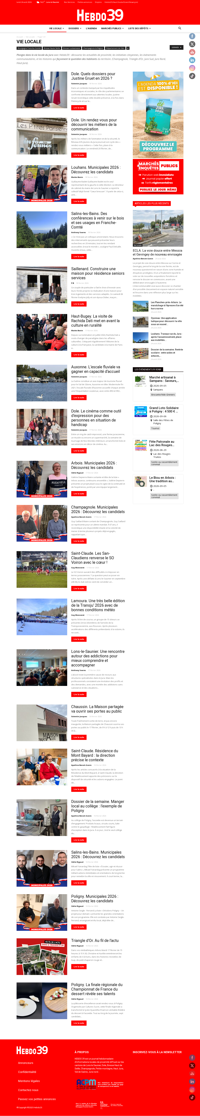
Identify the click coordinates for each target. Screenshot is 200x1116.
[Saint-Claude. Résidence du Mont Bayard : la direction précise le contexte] (42, 767)
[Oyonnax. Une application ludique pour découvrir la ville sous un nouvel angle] (140, 322)
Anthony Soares (78, 232)
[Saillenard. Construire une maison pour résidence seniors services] (42, 285)
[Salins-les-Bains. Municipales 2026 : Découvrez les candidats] (42, 868)
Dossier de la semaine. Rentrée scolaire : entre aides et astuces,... (167, 352)
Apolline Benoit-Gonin (81, 517)
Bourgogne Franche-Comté (29, 48)
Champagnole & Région (93, 48)
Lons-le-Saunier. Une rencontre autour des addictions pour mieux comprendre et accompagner (98, 658)
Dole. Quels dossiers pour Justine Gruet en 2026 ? (93, 76)
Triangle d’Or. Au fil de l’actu (95, 940)
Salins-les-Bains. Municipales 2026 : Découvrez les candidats (98, 854)
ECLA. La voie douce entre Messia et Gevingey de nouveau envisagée (157, 252)
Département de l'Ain (115, 48)
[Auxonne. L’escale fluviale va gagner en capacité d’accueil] (42, 383)
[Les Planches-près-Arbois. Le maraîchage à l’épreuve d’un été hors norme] (140, 306)
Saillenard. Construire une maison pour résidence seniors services (98, 273)
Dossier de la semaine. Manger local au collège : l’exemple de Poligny (97, 806)
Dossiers (74, 28)
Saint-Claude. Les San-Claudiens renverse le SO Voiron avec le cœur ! (92, 558)
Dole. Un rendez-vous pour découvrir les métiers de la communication (94, 124)
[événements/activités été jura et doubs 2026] (158, 157)
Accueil (20, 37)
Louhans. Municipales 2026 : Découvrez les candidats (96, 169)
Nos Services (69, 2)
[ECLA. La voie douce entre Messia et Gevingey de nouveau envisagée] (158, 228)
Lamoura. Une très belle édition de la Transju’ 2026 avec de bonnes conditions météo (98, 605)
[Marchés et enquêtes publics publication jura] (158, 193)
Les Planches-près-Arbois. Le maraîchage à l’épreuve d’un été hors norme (167, 305)
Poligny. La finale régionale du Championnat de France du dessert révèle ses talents (96, 989)
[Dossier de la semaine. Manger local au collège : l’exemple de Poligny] (42, 817)
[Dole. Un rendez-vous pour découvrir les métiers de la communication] (42, 136)
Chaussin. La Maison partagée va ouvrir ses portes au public (97, 709)
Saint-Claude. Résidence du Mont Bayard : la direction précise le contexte (94, 755)
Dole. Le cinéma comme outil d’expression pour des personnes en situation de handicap (96, 418)
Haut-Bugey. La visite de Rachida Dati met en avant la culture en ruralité (95, 321)
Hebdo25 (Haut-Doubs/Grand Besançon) (121, 2)
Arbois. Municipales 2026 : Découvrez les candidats (94, 465)
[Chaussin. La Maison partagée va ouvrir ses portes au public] (42, 722)
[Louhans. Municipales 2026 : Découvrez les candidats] (42, 183)
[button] (179, 28)
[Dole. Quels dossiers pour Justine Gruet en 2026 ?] (42, 90)
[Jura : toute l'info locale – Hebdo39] (100, 14)
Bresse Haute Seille (52, 48)
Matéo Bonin (77, 177)
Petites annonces (85, 2)
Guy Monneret (77, 567)
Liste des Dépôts (138, 28)
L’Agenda (91, 28)
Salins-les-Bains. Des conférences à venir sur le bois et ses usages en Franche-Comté (97, 220)
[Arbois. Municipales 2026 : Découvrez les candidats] (42, 479)
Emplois (98, 2)
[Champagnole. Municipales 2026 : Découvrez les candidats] (42, 523)
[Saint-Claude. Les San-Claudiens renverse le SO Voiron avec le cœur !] (42, 569)
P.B (72, 283)
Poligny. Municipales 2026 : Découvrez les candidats (94, 898)
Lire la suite (79, 108)
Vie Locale (55, 28)
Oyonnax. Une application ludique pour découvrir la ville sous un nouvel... (166, 321)
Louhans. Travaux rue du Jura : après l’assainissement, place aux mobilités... (166, 337)
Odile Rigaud (77, 473)
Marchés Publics (111, 28)
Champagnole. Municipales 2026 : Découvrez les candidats (98, 509)
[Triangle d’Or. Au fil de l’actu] (42, 956)
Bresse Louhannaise (71, 48)
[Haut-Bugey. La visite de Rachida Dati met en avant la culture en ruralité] (42, 332)
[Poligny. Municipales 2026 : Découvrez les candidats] (42, 912)
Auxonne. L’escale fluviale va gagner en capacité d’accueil (95, 369)
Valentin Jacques (79, 83)
